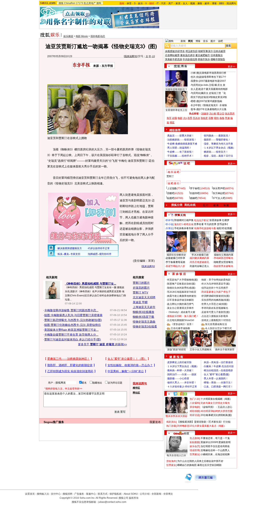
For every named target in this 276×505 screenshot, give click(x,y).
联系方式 (102, 493)
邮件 (207, 3)
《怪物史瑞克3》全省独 (214, 105)
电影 (180, 118)
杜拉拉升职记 (201, 220)
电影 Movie (82, 36)
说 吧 (186, 163)
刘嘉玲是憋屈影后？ (176, 89)
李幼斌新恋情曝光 (223, 258)
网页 (190, 41)
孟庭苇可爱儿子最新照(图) (215, 312)
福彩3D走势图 (224, 228)
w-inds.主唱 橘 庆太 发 (213, 85)
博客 (214, 3)
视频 (192, 3)
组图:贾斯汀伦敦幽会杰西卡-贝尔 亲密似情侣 (72, 324)
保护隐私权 (116, 493)
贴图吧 (170, 198)
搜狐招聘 (67, 493)
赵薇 (174, 118)
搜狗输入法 (43, 493)
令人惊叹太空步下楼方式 (218, 328)
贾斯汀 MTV (140, 292)
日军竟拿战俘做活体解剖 (180, 300)
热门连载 (171, 425)
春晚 (221, 118)
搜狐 (61, 3)
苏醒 (211, 118)
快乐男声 (230, 113)
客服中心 (91, 493)
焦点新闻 (194, 438)
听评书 (169, 220)
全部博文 (168, 493)
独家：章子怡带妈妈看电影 (216, 279)
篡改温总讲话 (187, 55)
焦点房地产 (90, 3)
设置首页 (30, 493)
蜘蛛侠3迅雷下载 (143, 316)
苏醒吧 (170, 193)
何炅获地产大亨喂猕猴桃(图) (182, 279)
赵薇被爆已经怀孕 (175, 258)
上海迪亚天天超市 (144, 307)
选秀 (189, 118)
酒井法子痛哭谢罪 (224, 349)
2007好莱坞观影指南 (210, 101)
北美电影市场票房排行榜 (212, 72)
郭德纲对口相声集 (184, 220)
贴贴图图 (194, 442)
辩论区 (136, 392)
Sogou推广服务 (54, 422)
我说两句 (231, 3)
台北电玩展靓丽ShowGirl (180, 320)
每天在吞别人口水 (176, 455)
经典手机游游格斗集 (205, 228)
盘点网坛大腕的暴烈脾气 (180, 304)
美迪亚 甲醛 (140, 302)
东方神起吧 (219, 193)
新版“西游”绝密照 (176, 349)
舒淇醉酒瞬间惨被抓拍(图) (215, 295)
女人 (185, 3)
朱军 (169, 118)
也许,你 (195, 76)
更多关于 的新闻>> (102, 344)
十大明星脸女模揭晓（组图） (216, 399)
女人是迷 (195, 89)
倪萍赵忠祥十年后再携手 (214, 287)
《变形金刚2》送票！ (182, 324)
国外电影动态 (98, 36)
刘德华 (205, 113)
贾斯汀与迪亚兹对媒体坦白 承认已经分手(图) (72, 339)
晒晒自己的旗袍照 (187, 465)
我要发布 (155, 422)
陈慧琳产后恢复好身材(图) (181, 283)
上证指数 (172, 188)
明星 (172, 122)
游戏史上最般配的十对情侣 (216, 320)
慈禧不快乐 (204, 59)
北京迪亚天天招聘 (144, 297)
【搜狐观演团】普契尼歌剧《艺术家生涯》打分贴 (204, 421)
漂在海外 (171, 461)
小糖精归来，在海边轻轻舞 (215, 454)
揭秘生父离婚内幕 (223, 254)
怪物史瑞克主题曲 (144, 321)
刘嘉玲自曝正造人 (199, 266)
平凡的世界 (210, 224)
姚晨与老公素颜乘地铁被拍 (181, 295)
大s (185, 118)
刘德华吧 (195, 193)
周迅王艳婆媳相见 (199, 262)
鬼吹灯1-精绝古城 (183, 224)
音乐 (205, 41)
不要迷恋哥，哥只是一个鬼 (215, 438)
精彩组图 (194, 411)
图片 (213, 41)
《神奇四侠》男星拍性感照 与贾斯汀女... (90, 283)
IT (158, 3)
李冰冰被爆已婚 (200, 254)
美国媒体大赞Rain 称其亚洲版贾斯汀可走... (71, 329)
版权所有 (134, 497)
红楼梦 (225, 220)
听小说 (169, 224)
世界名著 (199, 224)
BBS (221, 3)
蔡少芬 (220, 113)
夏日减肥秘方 (202, 55)
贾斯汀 (170, 176)
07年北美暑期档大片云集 (212, 109)
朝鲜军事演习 (205, 51)
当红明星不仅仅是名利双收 (215, 446)
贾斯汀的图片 (141, 282)
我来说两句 (130, 56)
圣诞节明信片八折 (175, 266)
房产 (170, 3)
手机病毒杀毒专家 (184, 228)
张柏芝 (204, 118)
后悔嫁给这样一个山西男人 (215, 450)
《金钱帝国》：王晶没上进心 (216, 407)
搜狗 (98, 3)
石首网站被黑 (172, 55)
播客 (199, 3)
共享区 (169, 228)
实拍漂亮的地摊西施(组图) (215, 300)
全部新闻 (156, 493)
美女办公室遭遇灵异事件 (180, 308)
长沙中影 (195, 105)
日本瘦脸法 (217, 55)
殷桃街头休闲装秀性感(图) (181, 287)
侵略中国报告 (218, 59)
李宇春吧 (195, 188)
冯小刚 (212, 113)
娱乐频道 (68, 36)
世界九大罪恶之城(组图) (214, 304)
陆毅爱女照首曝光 (223, 262)
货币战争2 (222, 224)
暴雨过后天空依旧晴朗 (209, 465)
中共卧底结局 (190, 59)
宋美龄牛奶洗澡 (173, 59)
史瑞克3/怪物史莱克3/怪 (214, 97)
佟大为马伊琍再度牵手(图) (215, 283)
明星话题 (194, 415)
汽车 (163, 3)
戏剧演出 (171, 421)
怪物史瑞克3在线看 (145, 326)
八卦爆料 (194, 403)
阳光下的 (195, 97)
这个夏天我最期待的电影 (214, 89)
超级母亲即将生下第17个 (212, 76)
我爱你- (195, 81)
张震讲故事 (215, 220)
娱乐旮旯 (194, 446)
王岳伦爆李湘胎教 (180, 328)
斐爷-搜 (195, 109)
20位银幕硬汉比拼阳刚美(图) (216, 415)
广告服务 (79, 493)
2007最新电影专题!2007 (212, 81)
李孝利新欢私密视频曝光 (214, 308)
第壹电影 (194, 407)
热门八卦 (194, 399)
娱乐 (140, 3)
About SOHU (131, 493)
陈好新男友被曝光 (223, 266)
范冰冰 (196, 118)
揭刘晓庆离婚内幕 (199, 258)
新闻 (183, 41)
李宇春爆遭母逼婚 (175, 262)
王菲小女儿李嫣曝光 (201, 349)
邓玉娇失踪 (191, 51)
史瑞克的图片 (141, 287)
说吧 (220, 41)
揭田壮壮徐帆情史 (176, 254)
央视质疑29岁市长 (175, 51)
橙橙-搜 (195, 101)
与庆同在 (195, 85)
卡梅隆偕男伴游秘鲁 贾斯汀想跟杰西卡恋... (71, 310)
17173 (79, 3)
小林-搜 (195, 72)
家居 (178, 3)
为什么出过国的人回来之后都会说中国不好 (200, 461)
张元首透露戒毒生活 (216, 324)
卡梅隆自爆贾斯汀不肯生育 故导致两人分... (71, 334)
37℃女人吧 (219, 198)
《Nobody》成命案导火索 (181, 312)
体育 (129, 3)
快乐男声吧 (219, 188)
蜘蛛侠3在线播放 (143, 312)
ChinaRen (69, 3)
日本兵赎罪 (219, 51)
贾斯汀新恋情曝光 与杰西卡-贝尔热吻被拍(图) (73, 320)
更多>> (231, 66)
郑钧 (216, 118)
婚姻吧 (193, 198)
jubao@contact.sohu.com (112, 502)
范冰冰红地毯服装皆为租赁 (181, 291)
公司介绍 (145, 493)
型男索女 (194, 454)
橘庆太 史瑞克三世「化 (213, 93)
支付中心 (56, 493)
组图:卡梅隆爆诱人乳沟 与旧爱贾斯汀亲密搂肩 (73, 315)
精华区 (136, 387)
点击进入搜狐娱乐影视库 (214, 316)
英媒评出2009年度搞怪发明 (216, 442)
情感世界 (194, 450)
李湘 (227, 118)
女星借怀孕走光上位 (176, 110)
